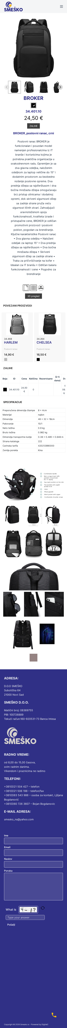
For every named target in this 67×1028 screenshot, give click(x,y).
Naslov (8, 858)
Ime (6, 835)
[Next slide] (60, 87)
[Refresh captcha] (43, 908)
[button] (14, 87)
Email (7, 847)
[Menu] (61, 6)
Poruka (8, 870)
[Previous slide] (6, 87)
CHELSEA (44, 342)
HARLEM (11, 342)
